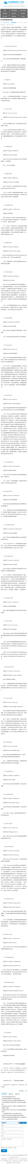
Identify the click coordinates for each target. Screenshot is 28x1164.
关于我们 (23, 16)
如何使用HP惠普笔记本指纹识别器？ (11, 1098)
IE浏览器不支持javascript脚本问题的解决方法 (13, 1100)
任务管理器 (13, 22)
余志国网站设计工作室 (22, 1155)
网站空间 (14, 13)
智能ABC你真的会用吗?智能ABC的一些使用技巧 (14, 1117)
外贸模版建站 (14, 10)
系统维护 (5, 22)
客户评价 (5, 16)
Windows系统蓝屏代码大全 (9, 1096)
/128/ (26, 1090)
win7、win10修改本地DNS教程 (9, 1119)
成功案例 (23, 13)
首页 (5, 10)
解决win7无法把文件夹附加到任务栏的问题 (12, 1115)
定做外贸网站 (23, 10)
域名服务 (5, 13)
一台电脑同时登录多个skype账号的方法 (12, 1113)
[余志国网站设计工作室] (10, 2)
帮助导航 (14, 16)
